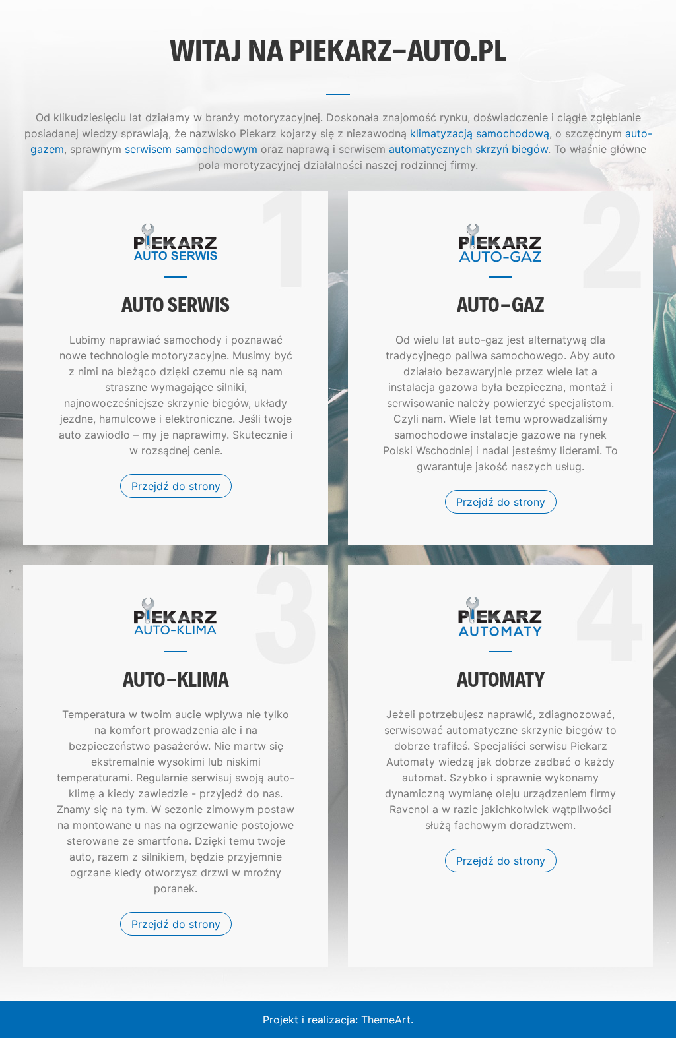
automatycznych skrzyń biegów (468, 149)
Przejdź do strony (175, 486)
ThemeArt (386, 1019)
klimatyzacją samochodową (479, 133)
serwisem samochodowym (191, 149)
